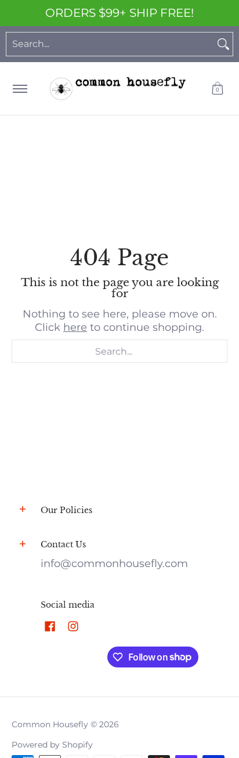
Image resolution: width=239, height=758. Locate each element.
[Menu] (19, 88)
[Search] (223, 44)
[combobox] (110, 44)
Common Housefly (50, 724)
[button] (217, 88)
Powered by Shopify (52, 744)
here (75, 327)
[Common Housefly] (117, 88)
